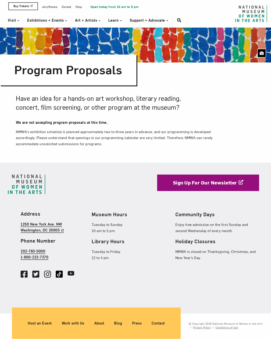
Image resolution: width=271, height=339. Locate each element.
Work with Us (73, 323)
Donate (66, 7)
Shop (78, 7)
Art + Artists (86, 20)
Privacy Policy (202, 327)
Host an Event (40, 323)
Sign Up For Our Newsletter (205, 182)
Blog (118, 323)
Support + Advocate (148, 20)
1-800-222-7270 (34, 257)
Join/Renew (50, 7)
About (99, 323)
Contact (158, 323)
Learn (114, 20)
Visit (12, 20)
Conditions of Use (226, 327)
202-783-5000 (33, 251)
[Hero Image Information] (261, 53)
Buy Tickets (21, 6)
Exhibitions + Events (46, 20)
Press (137, 323)
